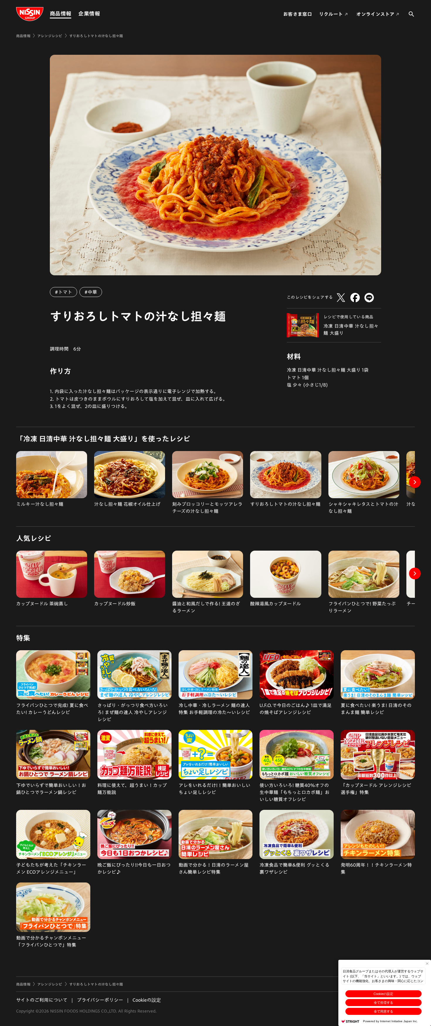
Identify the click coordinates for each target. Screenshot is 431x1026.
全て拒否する (383, 1002)
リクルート (331, 14)
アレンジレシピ (49, 35)
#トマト (63, 292)
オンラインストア (375, 14)
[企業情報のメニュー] (101, 14)
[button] (415, 482)
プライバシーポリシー (100, 1000)
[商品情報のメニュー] (73, 14)
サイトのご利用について (41, 1000)
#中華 (90, 292)
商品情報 (60, 13)
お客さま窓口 (297, 14)
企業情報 (89, 13)
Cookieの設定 (383, 994)
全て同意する (383, 1011)
